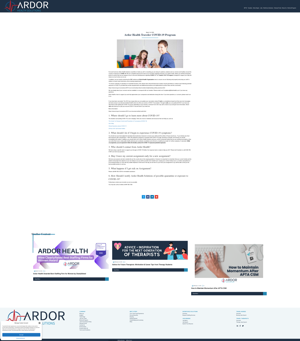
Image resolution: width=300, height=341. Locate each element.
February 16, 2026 (197, 285)
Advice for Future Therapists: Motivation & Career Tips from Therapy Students (142, 265)
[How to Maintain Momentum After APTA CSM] (229, 262)
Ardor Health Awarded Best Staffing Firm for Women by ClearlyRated (59, 274)
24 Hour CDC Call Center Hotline (117, 128)
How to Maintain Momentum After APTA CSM (209, 288)
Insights (81, 315)
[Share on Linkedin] (152, 197)
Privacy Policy (82, 326)
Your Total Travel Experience (137, 313)
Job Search (185, 322)
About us (81, 313)
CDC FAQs (111, 123)
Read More (37, 279)
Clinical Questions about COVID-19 (117, 126)
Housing (132, 316)
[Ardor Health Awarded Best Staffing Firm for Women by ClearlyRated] (71, 254)
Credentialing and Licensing (136, 320)
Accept (21, 335)
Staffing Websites (121, 340)
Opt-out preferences (20, 338)
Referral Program (83, 320)
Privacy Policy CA (83, 328)
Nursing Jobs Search (241, 315)
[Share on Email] (156, 197)
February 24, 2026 (118, 262)
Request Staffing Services (188, 315)
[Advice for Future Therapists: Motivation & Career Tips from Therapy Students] (150, 250)
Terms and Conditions (84, 330)
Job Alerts (185, 320)
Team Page (82, 316)
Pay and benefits (134, 315)
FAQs (131, 321)
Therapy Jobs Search (241, 322)
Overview (184, 313)
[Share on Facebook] (148, 197)
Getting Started (133, 318)
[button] (39, 323)
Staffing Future (129, 340)
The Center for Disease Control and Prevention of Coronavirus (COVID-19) (128, 121)
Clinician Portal (83, 323)
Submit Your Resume (187, 323)
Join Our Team (83, 318)
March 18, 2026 (38, 271)
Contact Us (82, 325)
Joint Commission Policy (85, 321)
